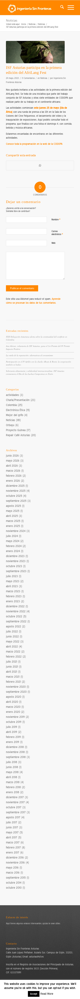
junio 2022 (12, 636)
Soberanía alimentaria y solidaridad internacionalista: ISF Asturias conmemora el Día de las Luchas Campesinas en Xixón (35, 372)
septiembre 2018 (16, 757)
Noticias (11, 20)
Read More (46, 993)
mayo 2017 (12, 832)
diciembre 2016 (15, 857)
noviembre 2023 (15, 561)
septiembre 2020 (16, 691)
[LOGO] (33, 7)
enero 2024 (13, 551)
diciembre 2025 (15, 485)
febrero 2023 (14, 596)
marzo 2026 (13, 470)
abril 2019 (11, 732)
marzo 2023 (13, 591)
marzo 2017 (13, 842)
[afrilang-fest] (35, 52)
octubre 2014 (13, 882)
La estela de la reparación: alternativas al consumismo (29, 355)
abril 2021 (11, 671)
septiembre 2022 (16, 621)
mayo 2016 (12, 867)
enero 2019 (12, 742)
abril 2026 (12, 465)
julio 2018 (11, 762)
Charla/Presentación (18, 400)
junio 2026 (12, 455)
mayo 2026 (12, 460)
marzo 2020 (13, 707)
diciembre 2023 (15, 556)
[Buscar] (60, 7)
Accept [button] (33, 993)
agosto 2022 (13, 626)
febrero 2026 (14, 475)
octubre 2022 (14, 616)
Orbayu (10, 425)
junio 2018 (12, 767)
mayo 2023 (12, 581)
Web (53, 243)
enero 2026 (13, 480)
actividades (12, 395)
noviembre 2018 (15, 752)
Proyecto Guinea (15, 430)
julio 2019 (11, 727)
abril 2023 (12, 586)
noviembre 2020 (16, 686)
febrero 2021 (13, 681)
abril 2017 (11, 837)
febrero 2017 (13, 847)
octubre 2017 (13, 807)
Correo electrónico (57, 233)
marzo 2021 (13, 676)
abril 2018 (11, 777)
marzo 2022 (13, 651)
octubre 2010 (14, 887)
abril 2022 (12, 646)
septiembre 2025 (16, 501)
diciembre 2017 (15, 797)
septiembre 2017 (16, 812)
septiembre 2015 (16, 877)
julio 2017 (11, 822)
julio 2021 (11, 661)
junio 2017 (12, 827)
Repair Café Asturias (18, 435)
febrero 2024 (14, 546)
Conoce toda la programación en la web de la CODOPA (34, 144)
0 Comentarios (28, 78)
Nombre (56, 219)
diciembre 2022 (15, 606)
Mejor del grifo (14, 415)
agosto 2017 (13, 817)
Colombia (11, 405)
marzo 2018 (13, 782)
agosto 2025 (13, 506)
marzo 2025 (13, 521)
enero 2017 (12, 852)
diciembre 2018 (15, 747)
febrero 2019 (13, 737)
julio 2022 (12, 631)
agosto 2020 (13, 696)
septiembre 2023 (16, 571)
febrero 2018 (13, 787)
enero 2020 (13, 712)
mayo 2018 (12, 772)
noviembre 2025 (15, 491)
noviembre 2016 (15, 862)
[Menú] (69, 7)
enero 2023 (13, 601)
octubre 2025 (14, 496)
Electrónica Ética (15, 410)
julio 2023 (12, 576)
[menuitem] (60, 7)
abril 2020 (12, 702)
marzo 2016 (13, 872)
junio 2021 (12, 666)
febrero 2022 (14, 656)
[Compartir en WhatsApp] (40, 165)
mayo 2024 (12, 541)
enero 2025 (13, 526)
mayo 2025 (12, 511)
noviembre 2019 (15, 717)
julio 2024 (12, 536)
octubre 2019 (13, 722)
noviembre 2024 (15, 531)
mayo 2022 (12, 641)
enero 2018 (12, 792)
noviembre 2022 (15, 611)
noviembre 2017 (15, 802)
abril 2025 (12, 516)
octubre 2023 (14, 566)
